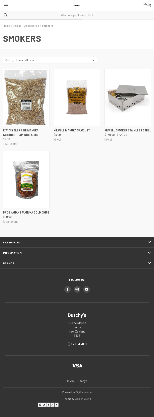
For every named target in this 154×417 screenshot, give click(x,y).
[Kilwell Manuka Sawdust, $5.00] (77, 97)
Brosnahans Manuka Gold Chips (26, 212)
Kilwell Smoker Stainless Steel (127, 130)
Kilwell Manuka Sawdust (72, 130)
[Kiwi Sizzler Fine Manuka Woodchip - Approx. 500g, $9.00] (26, 97)
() (149, 5)
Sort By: (9, 60)
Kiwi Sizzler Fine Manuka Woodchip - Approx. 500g (20, 133)
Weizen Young (83, 399)
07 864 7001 (79, 344)
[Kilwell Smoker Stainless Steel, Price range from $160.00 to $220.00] (127, 97)
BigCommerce (84, 392)
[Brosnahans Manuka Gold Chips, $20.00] (26, 179)
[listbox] (56, 60)
